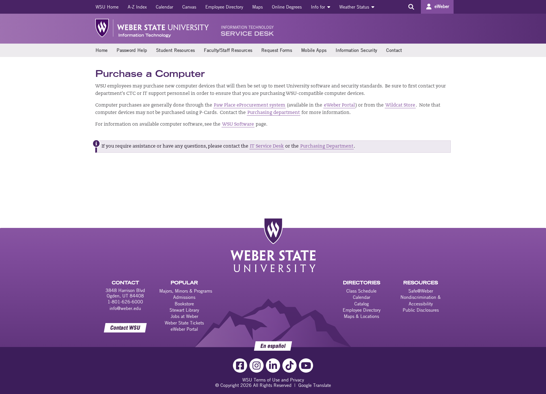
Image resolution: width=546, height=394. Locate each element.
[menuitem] (107, 6)
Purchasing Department (326, 146)
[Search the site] (411, 7)
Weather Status (355, 7)
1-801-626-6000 (125, 302)
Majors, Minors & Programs (185, 291)
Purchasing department (273, 113)
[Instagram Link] (256, 365)
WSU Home (107, 7)
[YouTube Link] (306, 365)
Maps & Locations (361, 316)
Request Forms (276, 50)
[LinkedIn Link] (273, 365)
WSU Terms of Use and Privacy (273, 380)
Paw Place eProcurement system (249, 105)
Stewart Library (184, 310)
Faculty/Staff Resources (228, 50)
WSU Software (238, 124)
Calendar (164, 7)
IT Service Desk (267, 146)
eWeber (442, 6)
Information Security (356, 50)
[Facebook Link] (240, 365)
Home (101, 50)
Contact (394, 50)
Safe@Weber (420, 291)
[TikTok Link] (289, 365)
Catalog (361, 304)
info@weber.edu (125, 308)
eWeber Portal (339, 105)
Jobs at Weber (184, 316)
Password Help (132, 50)
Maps (257, 7)
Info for (318, 7)
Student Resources (175, 50)
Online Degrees (287, 7)
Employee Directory (224, 7)
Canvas (189, 7)
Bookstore (184, 304)
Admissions (184, 297)
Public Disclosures (421, 310)
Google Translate (314, 385)
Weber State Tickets (184, 323)
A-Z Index (137, 7)
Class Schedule (361, 291)
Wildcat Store (400, 105)
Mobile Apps (313, 50)
